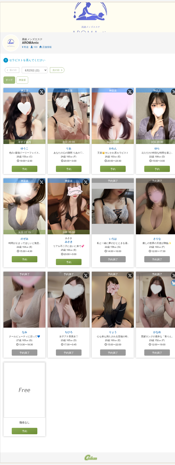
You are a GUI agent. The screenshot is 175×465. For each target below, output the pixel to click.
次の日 (56, 70)
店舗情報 (47, 46)
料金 (25, 46)
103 (35, 46)
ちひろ (69, 332)
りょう (113, 332)
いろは (113, 239)
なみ (24, 332)
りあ (68, 148)
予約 (24, 169)
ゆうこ (24, 148)
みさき (69, 242)
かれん (113, 148)
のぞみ (24, 239)
